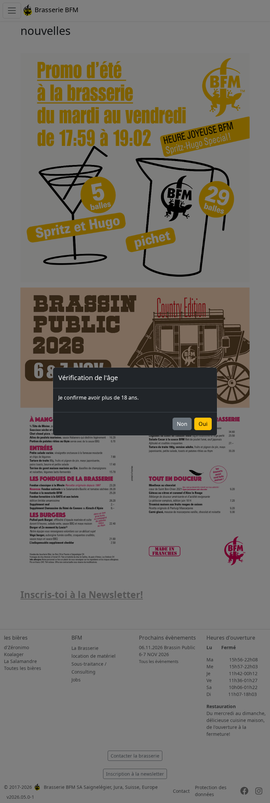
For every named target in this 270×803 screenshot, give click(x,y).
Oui (203, 424)
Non (182, 424)
